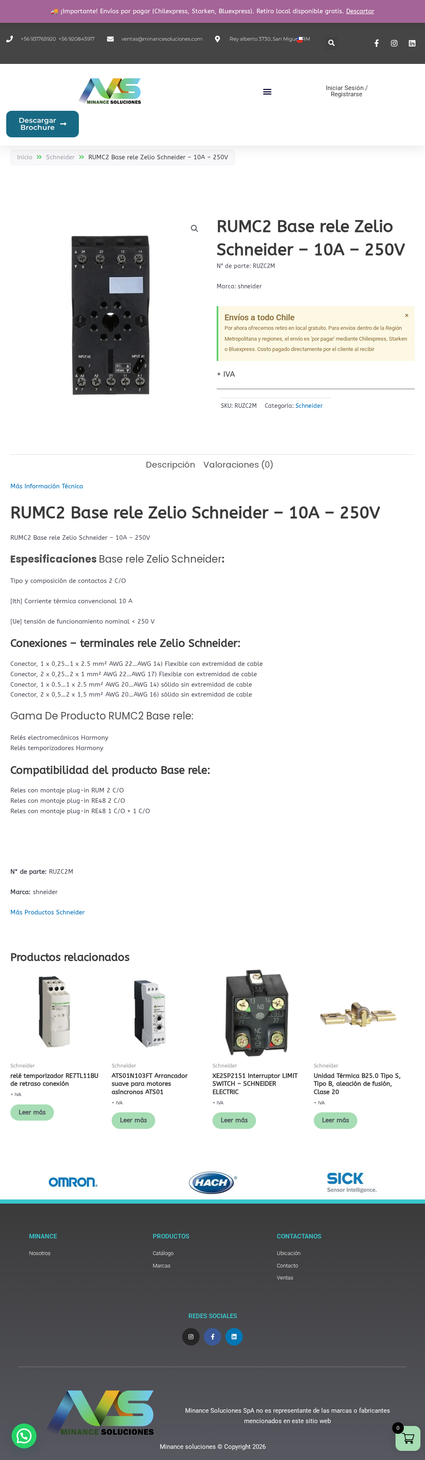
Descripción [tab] (170, 464)
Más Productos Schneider (47, 912)
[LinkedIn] (413, 43)
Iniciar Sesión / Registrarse (347, 91)
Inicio (24, 157)
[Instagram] (395, 43)
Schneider (60, 157)
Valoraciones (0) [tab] (238, 464)
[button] (331, 43)
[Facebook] (377, 43)
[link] (86, 1253)
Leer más (32, 1112)
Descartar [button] (360, 11)
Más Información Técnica (46, 486)
